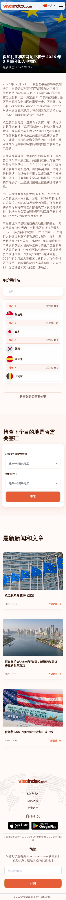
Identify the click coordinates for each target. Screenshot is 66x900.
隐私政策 (32, 801)
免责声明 (32, 808)
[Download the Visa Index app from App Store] (19, 826)
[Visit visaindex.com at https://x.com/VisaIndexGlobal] (38, 816)
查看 (33, 496)
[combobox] (33, 463)
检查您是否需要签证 (33, 396)
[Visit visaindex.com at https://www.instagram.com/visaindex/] (33, 816)
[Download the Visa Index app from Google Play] (44, 826)
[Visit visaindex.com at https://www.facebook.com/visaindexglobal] (28, 816)
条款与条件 (33, 793)
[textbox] (33, 463)
